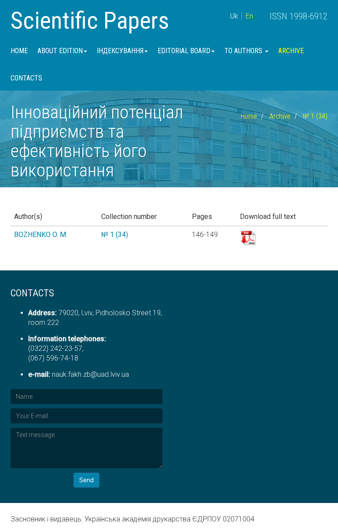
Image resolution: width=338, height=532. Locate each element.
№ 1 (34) (315, 116)
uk (234, 16)
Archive (291, 51)
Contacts (26, 78)
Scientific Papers (90, 20)
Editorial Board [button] (184, 51)
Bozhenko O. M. (40, 234)
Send (86, 480)
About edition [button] (60, 51)
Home (19, 51)
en (249, 16)
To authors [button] (244, 51)
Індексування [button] (120, 51)
